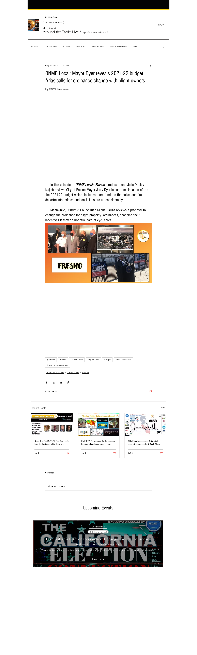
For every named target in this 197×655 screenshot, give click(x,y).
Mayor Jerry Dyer (123, 359)
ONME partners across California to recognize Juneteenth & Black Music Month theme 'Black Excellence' (144, 443)
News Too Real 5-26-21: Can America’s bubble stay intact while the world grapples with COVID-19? (51, 443)
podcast (51, 359)
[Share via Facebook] (46, 382)
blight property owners (57, 365)
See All (163, 407)
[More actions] (150, 65)
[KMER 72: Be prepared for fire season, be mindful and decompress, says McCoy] (99, 424)
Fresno (63, 359)
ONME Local (77, 359)
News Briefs (81, 46)
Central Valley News (118, 46)
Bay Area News (97, 46)
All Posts (34, 46)
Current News (73, 372)
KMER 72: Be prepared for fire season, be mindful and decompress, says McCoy (98, 443)
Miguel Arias (93, 359)
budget (107, 359)
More (135, 46)
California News (50, 46)
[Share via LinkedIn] (60, 382)
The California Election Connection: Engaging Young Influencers (98, 539)
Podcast (66, 46)
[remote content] (98, 121)
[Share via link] (67, 382)
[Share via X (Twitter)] (53, 382)
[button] (61, 32)
